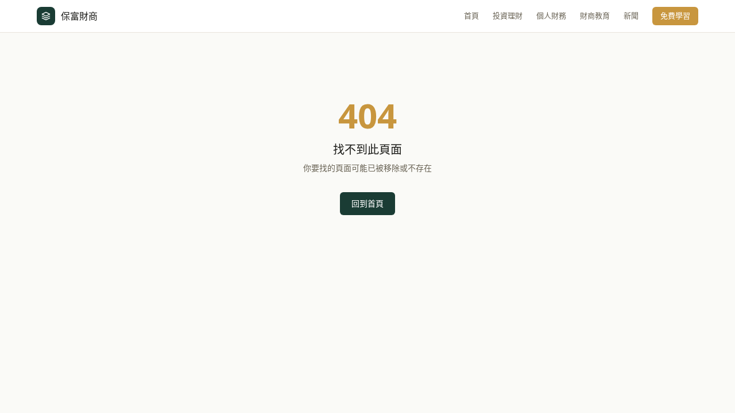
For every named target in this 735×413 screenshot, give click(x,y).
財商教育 (595, 15)
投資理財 (508, 15)
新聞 (631, 15)
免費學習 (675, 15)
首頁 (471, 15)
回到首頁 (367, 203)
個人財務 (551, 15)
